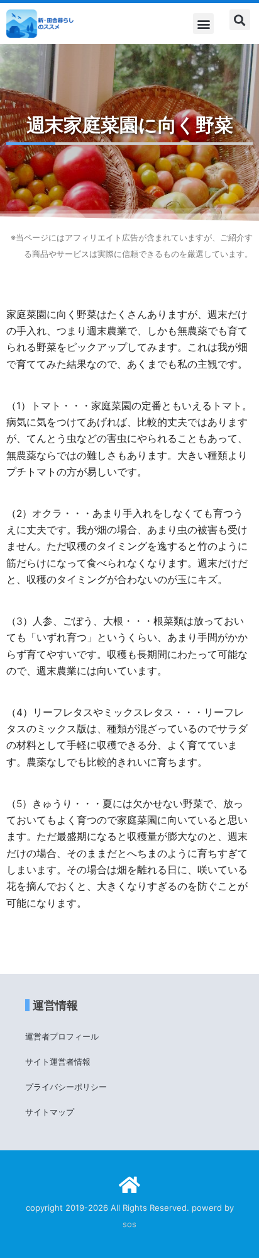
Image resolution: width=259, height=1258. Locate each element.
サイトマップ (49, 1112)
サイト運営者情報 (58, 1062)
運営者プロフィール (62, 1036)
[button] (203, 23)
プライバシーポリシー (66, 1087)
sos (129, 1224)
